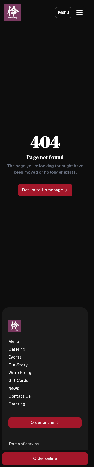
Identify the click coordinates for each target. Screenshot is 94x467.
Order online (45, 458)
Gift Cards (18, 380)
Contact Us (19, 396)
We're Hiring (19, 372)
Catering (16, 349)
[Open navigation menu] (79, 12)
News (13, 388)
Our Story (18, 365)
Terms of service (23, 443)
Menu (63, 12)
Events (15, 357)
